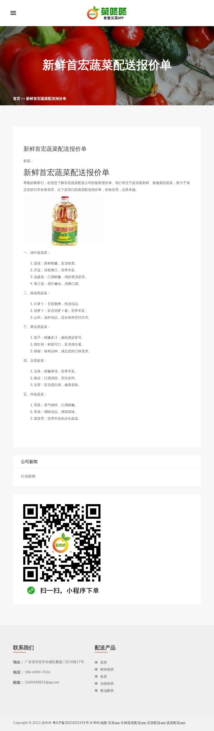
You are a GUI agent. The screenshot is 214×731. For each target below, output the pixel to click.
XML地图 (100, 723)
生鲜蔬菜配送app (133, 723)
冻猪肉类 (107, 684)
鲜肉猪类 (107, 669)
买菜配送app (156, 723)
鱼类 (103, 676)
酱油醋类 (107, 691)
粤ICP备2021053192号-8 (72, 723)
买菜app (114, 723)
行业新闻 (28, 476)
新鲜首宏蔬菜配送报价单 (46, 99)
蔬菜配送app (176, 723)
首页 (16, 99)
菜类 (103, 662)
